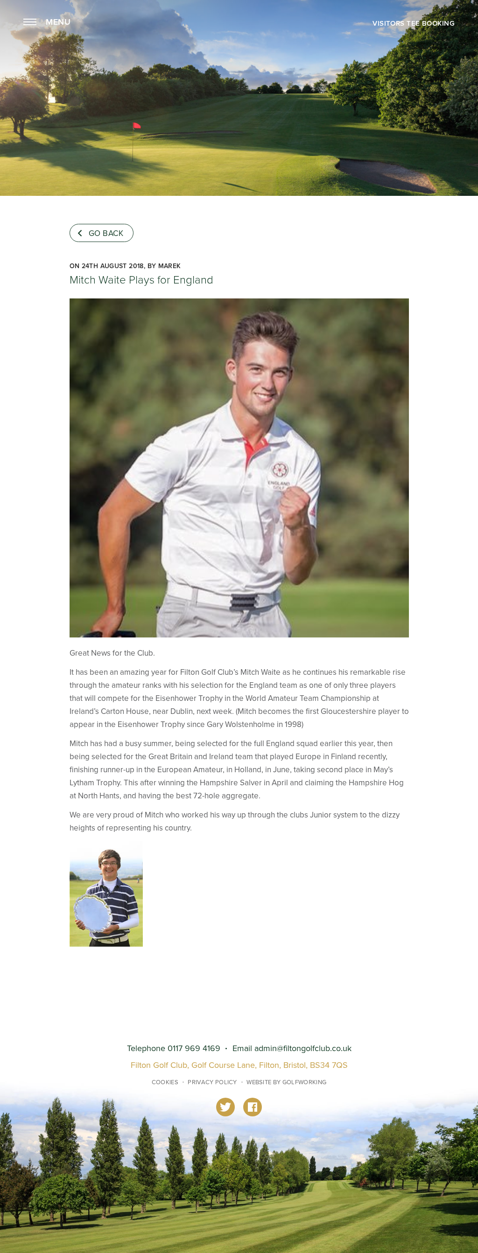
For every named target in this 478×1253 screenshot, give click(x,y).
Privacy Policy (212, 1082)
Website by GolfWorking (286, 1082)
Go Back (106, 233)
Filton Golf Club (239, 43)
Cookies (165, 1082)
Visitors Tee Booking (414, 24)
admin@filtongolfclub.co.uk (302, 1048)
